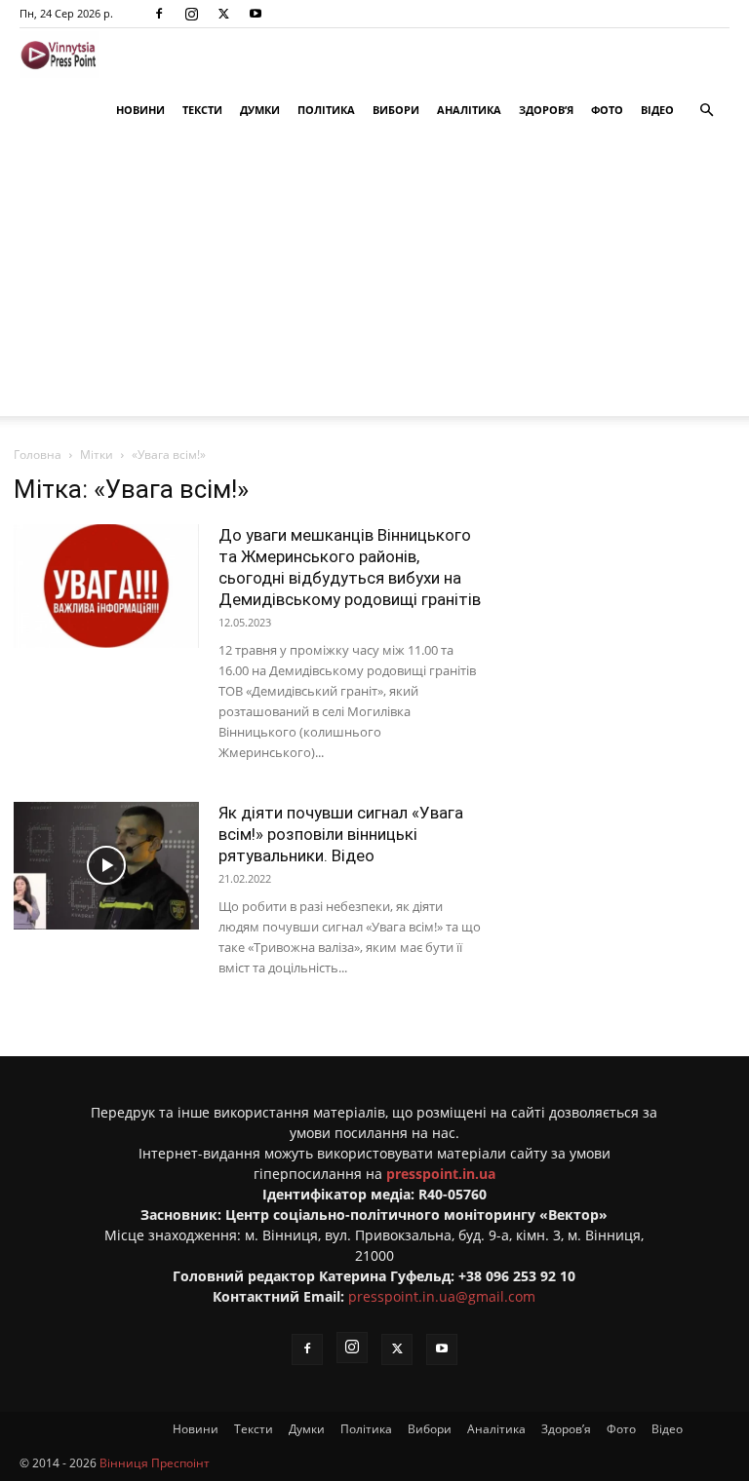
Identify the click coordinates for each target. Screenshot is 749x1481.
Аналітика (469, 109)
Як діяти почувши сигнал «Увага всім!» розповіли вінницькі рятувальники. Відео (340, 834)
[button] (706, 110)
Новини (140, 109)
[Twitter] (223, 13)
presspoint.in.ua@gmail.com (441, 1296)
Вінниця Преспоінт (154, 1463)
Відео (657, 109)
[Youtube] (255, 13)
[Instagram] (191, 13)
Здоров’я (546, 109)
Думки (260, 109)
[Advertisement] (374, 279)
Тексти (202, 109)
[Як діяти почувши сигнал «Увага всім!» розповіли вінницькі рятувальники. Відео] (106, 866)
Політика (326, 109)
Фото (607, 109)
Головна (37, 454)
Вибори (396, 109)
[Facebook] (159, 13)
